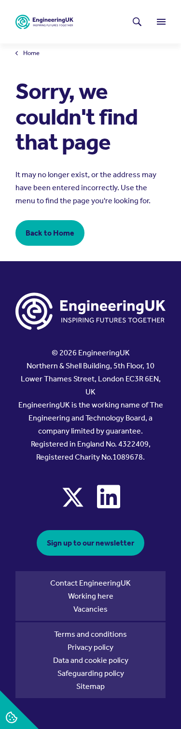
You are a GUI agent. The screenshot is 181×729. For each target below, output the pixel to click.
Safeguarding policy (90, 673)
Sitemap (90, 686)
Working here (90, 596)
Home (31, 53)
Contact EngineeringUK (90, 583)
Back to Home (50, 233)
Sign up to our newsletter (90, 542)
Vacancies (90, 609)
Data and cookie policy (90, 660)
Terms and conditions (90, 634)
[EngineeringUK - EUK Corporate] (44, 22)
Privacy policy (90, 647)
